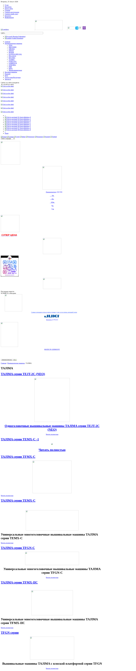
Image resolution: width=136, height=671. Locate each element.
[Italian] (23, 137)
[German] (10, 137)
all (15, 359)
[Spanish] (46, 137)
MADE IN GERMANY (52, 349)
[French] (4, 137)
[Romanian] (39, 137)
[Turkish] (53, 137)
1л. (53, 195)
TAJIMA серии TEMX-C (18, 500)
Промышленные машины (16, 363)
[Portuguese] (30, 137)
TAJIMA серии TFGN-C (18, 548)
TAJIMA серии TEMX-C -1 (20, 439)
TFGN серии (10, 632)
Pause (6, 133)
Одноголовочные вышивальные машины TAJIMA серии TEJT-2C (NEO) (52, 427)
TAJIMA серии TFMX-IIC (19, 582)
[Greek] (17, 137)
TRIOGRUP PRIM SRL (7, 359)
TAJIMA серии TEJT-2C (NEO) (23, 374)
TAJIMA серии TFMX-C (18, 456)
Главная (3, 363)
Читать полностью (52, 434)
